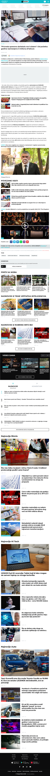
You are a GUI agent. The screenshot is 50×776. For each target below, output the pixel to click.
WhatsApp (43, 245)
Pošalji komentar (16, 266)
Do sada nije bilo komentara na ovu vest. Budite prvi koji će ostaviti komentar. (19, 263)
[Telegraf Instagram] (26, 767)
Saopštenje (34, 255)
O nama (9, 771)
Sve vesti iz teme (25, 320)
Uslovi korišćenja (45, 250)
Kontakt (40, 771)
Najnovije (9, 436)
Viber (2, 247)
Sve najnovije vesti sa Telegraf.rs (25, 429)
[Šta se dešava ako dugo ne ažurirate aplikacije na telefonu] (10, 634)
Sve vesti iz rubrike (25, 348)
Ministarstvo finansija (24, 255)
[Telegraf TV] (30, 767)
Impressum (19, 771)
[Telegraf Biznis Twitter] (23, 767)
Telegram (7, 247)
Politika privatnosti (34, 771)
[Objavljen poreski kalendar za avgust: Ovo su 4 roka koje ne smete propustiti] (5, 204)
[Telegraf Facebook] (19, 767)
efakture (4, 255)
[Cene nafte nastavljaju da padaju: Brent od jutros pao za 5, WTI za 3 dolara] (41, 333)
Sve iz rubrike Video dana (25, 376)
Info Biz (2, 43)
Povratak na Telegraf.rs (5, 2)
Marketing (14, 771)
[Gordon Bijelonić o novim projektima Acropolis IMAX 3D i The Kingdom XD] (11, 363)
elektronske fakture (12, 255)
